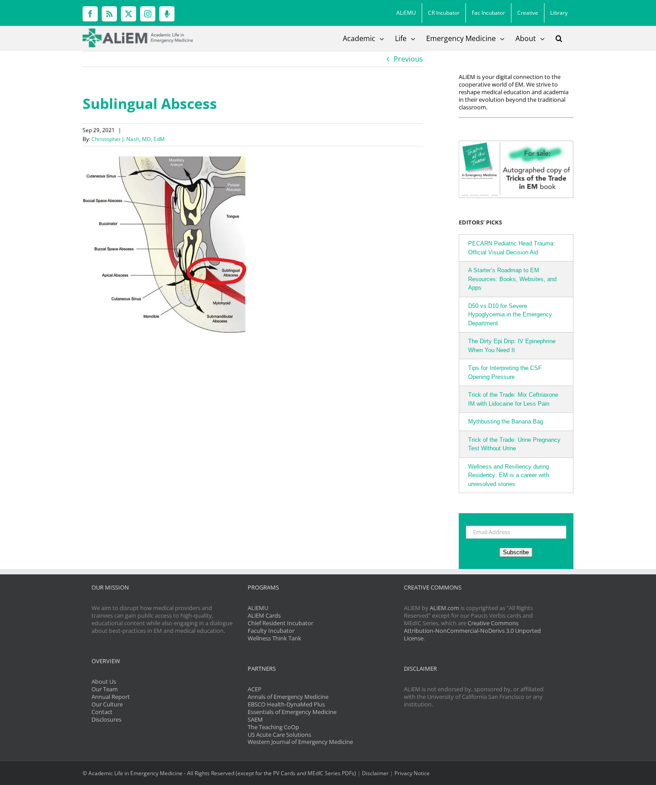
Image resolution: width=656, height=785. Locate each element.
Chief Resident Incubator (280, 623)
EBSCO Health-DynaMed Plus (286, 704)
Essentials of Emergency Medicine (292, 712)
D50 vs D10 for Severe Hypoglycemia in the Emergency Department (510, 315)
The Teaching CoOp (273, 727)
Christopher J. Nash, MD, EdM (128, 139)
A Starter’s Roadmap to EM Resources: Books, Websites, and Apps (512, 279)
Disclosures (106, 719)
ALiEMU (258, 608)
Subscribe (516, 552)
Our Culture (107, 704)
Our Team (104, 689)
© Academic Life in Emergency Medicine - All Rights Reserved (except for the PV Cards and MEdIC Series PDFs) (219, 773)
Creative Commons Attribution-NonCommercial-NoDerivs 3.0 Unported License (472, 630)
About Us (103, 681)
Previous (408, 59)
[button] (559, 38)
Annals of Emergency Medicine (288, 697)
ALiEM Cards (264, 615)
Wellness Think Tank (274, 638)
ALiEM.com (444, 608)
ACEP (255, 689)
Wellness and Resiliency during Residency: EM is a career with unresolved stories (508, 475)
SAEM (255, 719)
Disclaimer (375, 773)
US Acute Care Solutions (279, 735)
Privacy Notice (412, 773)
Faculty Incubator (271, 631)
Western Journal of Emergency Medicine (300, 742)
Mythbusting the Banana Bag (505, 421)
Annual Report (110, 697)
